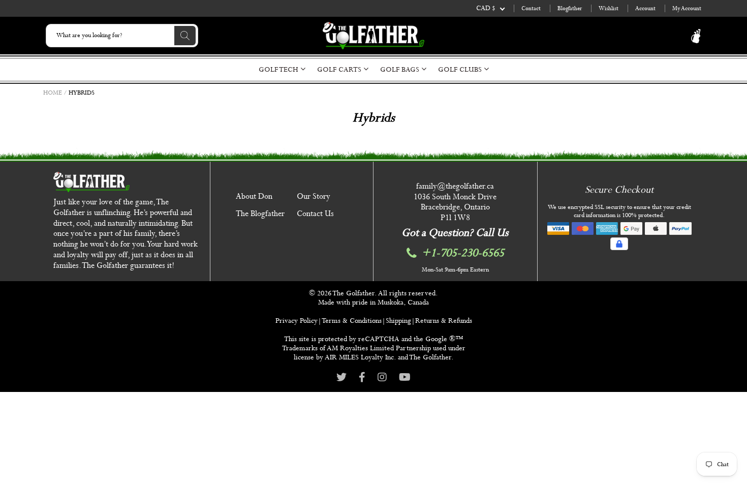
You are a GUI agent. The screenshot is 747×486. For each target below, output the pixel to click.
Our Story (313, 196)
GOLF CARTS (340, 69)
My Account (686, 8)
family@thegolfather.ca (455, 186)
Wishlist (608, 8)
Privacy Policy (296, 320)
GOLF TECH (279, 69)
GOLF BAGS (400, 69)
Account (645, 8)
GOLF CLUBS (461, 69)
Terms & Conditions (352, 320)
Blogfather (569, 8)
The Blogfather (260, 213)
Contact (531, 8)
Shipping (398, 320)
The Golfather (353, 293)
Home (52, 93)
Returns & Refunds (443, 320)
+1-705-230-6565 (463, 253)
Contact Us (315, 213)
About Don (254, 196)
